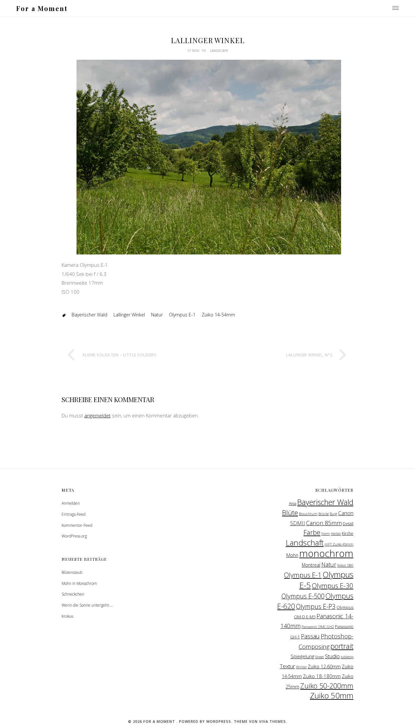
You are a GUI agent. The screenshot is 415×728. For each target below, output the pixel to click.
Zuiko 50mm (331, 695)
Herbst (336, 533)
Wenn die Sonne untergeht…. (87, 605)
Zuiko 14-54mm (218, 315)
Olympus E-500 (303, 596)
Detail (348, 523)
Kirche (347, 533)
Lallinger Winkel (129, 315)
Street (319, 657)
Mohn (292, 555)
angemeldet (97, 415)
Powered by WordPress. (206, 721)
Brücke (323, 514)
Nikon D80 (345, 565)
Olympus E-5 (326, 579)
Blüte (290, 512)
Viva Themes (272, 721)
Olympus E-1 (182, 315)
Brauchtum (308, 514)
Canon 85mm (324, 523)
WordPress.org (74, 536)
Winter (301, 667)
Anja (292, 503)
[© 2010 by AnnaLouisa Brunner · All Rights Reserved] (207, 150)
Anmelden (71, 503)
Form (325, 533)
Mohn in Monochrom (79, 583)
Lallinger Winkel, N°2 (309, 355)
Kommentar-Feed (77, 525)
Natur (157, 315)
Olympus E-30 (332, 585)
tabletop (347, 657)
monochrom (326, 553)
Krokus (67, 616)
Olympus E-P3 (316, 606)
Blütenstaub (72, 572)
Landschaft (305, 542)
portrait (341, 646)
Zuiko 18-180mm (322, 676)
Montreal (311, 565)
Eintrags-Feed (74, 514)
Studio (332, 656)
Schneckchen (73, 594)
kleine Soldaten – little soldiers (119, 355)
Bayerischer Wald (89, 315)
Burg (333, 514)
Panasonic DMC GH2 (318, 626)
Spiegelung (302, 656)
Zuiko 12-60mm (324, 666)
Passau (310, 636)
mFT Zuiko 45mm (339, 544)
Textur (287, 666)
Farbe (311, 532)
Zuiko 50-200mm (326, 685)
